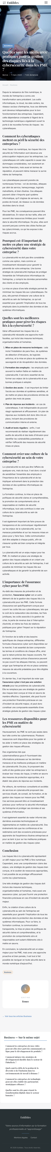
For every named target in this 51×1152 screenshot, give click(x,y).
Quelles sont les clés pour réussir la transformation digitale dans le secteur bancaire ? (22, 1093)
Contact (34, 1137)
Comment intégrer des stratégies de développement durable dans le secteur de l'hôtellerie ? (24, 1060)
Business (8, 46)
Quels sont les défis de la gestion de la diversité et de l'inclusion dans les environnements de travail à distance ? (22, 1071)
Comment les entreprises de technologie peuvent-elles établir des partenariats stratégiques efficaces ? (23, 1082)
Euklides (10, 3)
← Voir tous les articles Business (17, 1016)
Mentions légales (21, 1137)
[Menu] (46, 3)
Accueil (5, 85)
